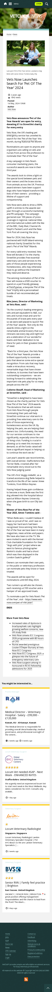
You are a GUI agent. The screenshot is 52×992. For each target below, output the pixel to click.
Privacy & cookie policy (36, 950)
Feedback (31, 937)
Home (9, 34)
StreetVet (27, 243)
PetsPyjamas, (15, 287)
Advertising (32, 941)
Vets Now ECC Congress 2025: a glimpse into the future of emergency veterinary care (28, 656)
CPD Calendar (10, 951)
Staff (7, 941)
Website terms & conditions (34, 945)
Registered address (35, 953)
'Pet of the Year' (29, 138)
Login (7, 958)
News (15, 34)
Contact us (32, 934)
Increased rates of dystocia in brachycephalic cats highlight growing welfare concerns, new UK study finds (27, 628)
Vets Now (12, 109)
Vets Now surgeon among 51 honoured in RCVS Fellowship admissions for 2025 (26, 665)
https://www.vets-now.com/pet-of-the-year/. (25, 601)
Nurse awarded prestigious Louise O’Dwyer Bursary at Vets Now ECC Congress (28, 647)
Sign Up (8, 954)
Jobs (7, 937)
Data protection (34, 956)
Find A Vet (9, 944)
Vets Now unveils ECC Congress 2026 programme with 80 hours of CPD (28, 638)
